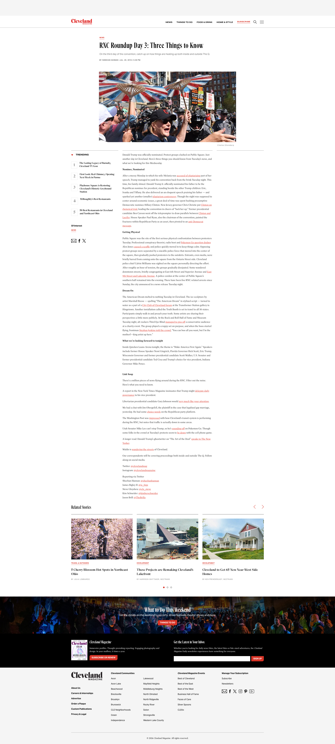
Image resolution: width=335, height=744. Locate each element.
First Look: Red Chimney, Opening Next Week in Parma (97, 176)
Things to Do (184, 22)
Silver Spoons (184, 704)
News (169, 22)
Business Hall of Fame (188, 694)
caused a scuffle (142, 246)
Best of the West (186, 689)
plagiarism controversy (164, 196)
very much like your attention (194, 401)
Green (114, 715)
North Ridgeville (151, 699)
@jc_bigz (143, 485)
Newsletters (227, 683)
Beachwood (116, 689)
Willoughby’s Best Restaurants (95, 199)
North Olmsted (150, 694)
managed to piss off (175, 322)
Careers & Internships (82, 693)
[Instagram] (240, 691)
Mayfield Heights (151, 683)
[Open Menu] (262, 22)
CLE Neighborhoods (121, 709)
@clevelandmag (139, 466)
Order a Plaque (78, 703)
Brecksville (116, 694)
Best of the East (185, 683)
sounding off (178, 428)
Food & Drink (204, 22)
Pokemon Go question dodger (196, 242)
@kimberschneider (148, 493)
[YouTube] (251, 691)
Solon (146, 709)
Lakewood (148, 678)
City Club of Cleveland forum (157, 305)
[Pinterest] (245, 691)
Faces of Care (184, 699)
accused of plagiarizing (188, 175)
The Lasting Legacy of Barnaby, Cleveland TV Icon (95, 164)
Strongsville (149, 715)
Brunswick (116, 704)
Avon (113, 678)
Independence (118, 720)
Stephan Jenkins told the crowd (155, 330)
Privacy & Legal (78, 714)
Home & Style (225, 22)
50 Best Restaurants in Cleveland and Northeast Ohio (96, 212)
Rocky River (149, 704)
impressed (154, 418)
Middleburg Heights (153, 689)
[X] (235, 691)
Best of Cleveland (186, 678)
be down (181, 432)
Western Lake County (153, 720)
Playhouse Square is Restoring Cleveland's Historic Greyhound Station (95, 188)
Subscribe (243, 22)
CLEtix (181, 709)
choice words (154, 411)
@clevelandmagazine (144, 470)
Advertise (76, 698)
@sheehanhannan (150, 480)
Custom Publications (81, 709)
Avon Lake (116, 683)
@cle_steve (145, 489)
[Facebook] (230, 691)
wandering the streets (143, 449)
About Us (75, 688)
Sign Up (257, 658)
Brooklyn (115, 699)
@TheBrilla (140, 497)
